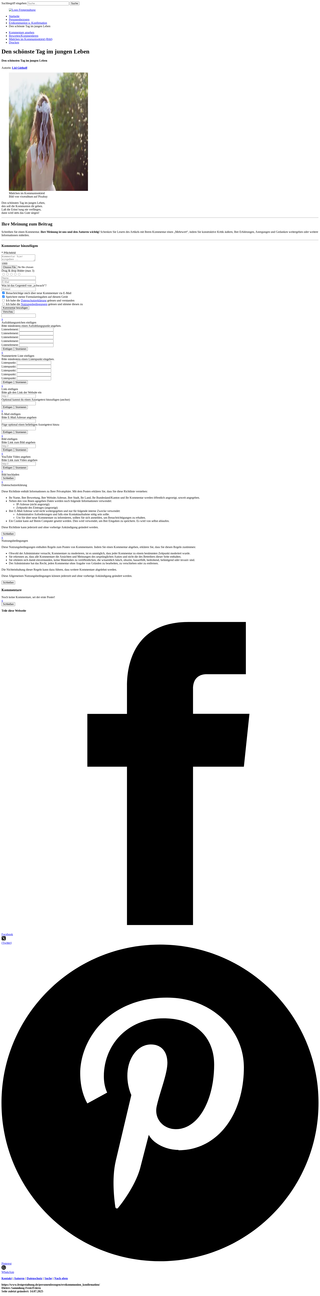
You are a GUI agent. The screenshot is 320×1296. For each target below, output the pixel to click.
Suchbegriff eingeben (13, 3)
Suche (48, 1278)
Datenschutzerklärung (33, 300)
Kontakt (6, 1278)
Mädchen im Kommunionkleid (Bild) (30, 39)
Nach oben (61, 1278)
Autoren (19, 1278)
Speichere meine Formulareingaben (37, 296)
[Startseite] (22, 9)
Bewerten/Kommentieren (23, 35)
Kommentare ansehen (21, 32)
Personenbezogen (19, 19)
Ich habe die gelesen (40, 300)
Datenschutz (34, 1278)
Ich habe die (44, 304)
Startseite (14, 16)
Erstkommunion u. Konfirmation (28, 22)
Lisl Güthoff (19, 67)
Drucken (14, 42)
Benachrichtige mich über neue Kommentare (38, 293)
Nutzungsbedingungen (34, 304)
